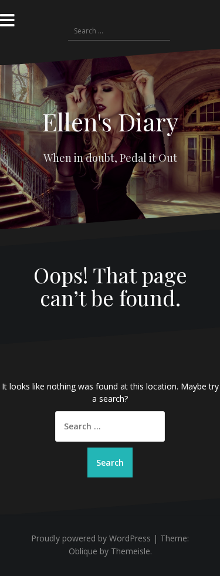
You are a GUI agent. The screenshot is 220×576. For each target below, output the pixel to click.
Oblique (83, 551)
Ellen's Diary (110, 121)
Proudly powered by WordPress (91, 538)
